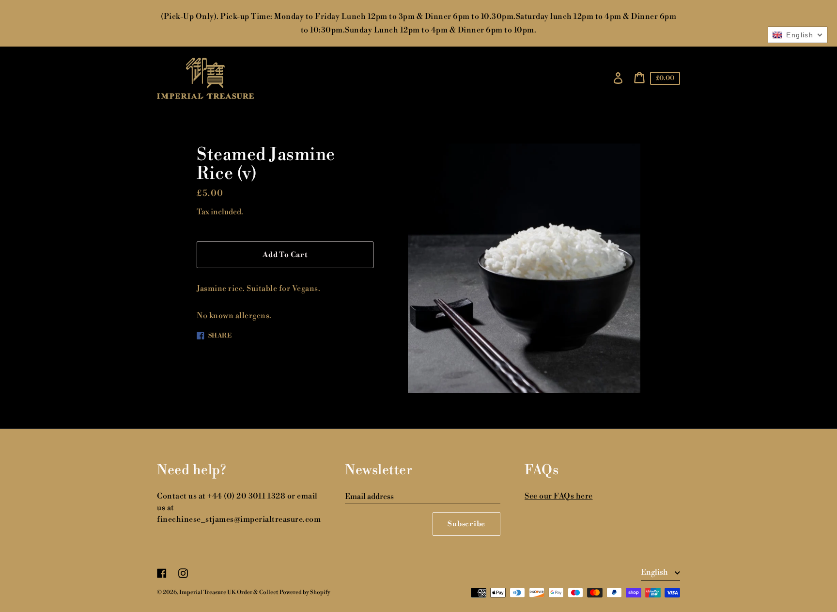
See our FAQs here (559, 496)
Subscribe (466, 524)
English (655, 572)
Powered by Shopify (304, 592)
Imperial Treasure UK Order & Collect (228, 592)
